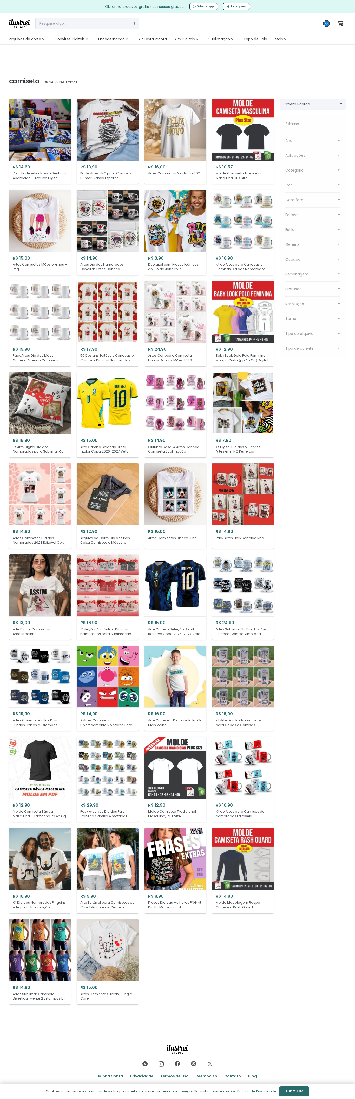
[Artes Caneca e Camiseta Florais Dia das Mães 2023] (175, 323)
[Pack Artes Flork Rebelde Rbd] (243, 506)
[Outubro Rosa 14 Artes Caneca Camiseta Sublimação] (175, 414)
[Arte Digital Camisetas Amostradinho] (40, 597)
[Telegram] (145, 1063)
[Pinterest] (193, 1063)
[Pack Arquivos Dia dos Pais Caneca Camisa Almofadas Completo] (108, 779)
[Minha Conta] (326, 24)
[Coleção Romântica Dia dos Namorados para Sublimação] (108, 597)
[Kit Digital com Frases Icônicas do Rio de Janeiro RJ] (175, 232)
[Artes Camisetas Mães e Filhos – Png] (40, 232)
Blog (252, 1076)
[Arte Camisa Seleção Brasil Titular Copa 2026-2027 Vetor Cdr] (108, 414)
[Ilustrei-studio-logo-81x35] (19, 23)
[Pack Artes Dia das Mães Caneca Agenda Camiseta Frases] (40, 323)
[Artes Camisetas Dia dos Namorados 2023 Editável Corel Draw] (40, 506)
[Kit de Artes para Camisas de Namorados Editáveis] (243, 779)
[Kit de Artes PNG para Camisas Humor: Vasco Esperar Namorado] (108, 141)
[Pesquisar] (133, 23)
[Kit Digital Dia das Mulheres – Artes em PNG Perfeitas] (243, 414)
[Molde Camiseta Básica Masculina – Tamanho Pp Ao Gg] (40, 779)
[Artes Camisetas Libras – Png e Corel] (108, 961)
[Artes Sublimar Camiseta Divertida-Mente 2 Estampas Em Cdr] (40, 961)
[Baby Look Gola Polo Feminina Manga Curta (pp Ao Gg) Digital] (243, 323)
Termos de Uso (174, 1076)
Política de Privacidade (257, 1091)
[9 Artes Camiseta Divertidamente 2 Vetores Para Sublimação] (108, 688)
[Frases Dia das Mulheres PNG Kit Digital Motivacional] (175, 870)
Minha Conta (110, 1076)
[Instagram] (161, 1064)
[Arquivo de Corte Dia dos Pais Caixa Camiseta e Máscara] (108, 506)
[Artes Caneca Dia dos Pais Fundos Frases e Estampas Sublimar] (40, 688)
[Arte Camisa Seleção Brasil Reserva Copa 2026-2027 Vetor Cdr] (175, 597)
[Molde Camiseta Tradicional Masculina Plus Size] (243, 141)
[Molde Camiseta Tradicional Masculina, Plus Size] (175, 779)
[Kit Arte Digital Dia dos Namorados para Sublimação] (40, 414)
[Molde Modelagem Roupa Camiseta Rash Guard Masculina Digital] (243, 870)
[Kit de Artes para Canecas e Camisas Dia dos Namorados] (243, 232)
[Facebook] (177, 1063)
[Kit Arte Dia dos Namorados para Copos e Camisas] (243, 688)
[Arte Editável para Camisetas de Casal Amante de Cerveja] (108, 870)
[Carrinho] (340, 23)
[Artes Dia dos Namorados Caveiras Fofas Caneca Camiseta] (108, 232)
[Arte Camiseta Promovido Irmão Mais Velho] (175, 688)
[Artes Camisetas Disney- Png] (175, 506)
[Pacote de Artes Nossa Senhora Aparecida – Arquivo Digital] (40, 141)
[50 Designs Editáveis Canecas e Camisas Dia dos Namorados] (108, 323)
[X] (210, 1064)
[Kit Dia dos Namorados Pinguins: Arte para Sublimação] (40, 870)
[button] (49, 39)
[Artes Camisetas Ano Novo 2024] (175, 141)
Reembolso (206, 1076)
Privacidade (141, 1076)
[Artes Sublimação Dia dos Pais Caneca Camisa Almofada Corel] (243, 597)
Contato (232, 1076)
